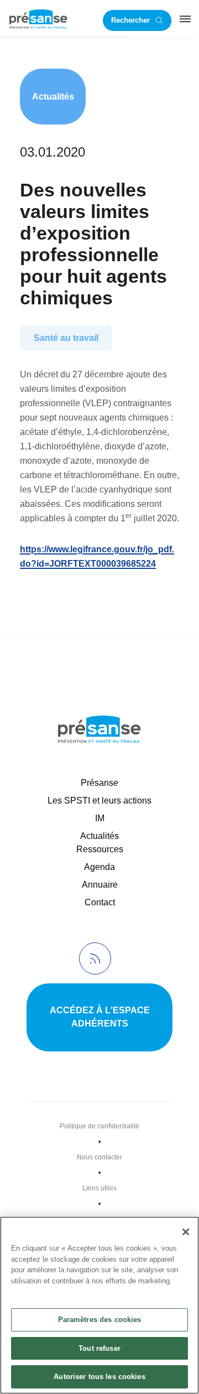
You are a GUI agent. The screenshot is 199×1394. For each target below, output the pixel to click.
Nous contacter (99, 1157)
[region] (99, 1305)
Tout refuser (99, 1348)
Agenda (99, 867)
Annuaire (100, 884)
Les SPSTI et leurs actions (99, 800)
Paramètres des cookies (100, 1319)
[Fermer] (186, 1232)
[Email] (34, 601)
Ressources (99, 849)
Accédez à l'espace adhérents (100, 1017)
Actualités (53, 96)
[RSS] (95, 958)
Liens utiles (99, 1188)
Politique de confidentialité (99, 1126)
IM (99, 818)
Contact (100, 902)
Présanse (99, 782)
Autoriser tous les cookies (99, 1376)
